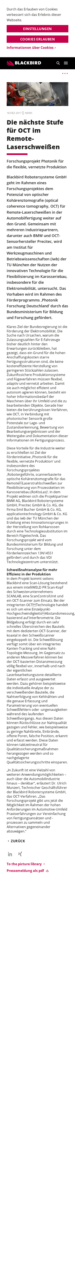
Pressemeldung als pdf (26, 870)
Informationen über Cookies (30, 47)
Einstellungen (37, 28)
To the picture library (24, 864)
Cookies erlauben (37, 39)
